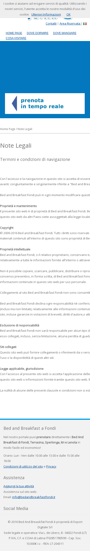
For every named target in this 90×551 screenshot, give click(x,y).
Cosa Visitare (16, 38)
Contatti (51, 23)
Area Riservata (70, 23)
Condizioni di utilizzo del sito (23, 466)
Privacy (51, 466)
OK (68, 14)
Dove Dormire (37, 33)
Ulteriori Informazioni (46, 14)
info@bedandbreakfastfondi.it (33, 497)
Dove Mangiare (64, 33)
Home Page (14, 33)
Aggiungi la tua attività (18, 486)
